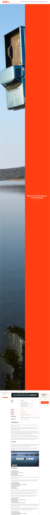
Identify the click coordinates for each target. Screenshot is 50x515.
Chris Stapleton (19, 432)
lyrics (38, 1)
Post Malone (22, 409)
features (44, 1)
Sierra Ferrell (15, 432)
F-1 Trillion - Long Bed (24, 411)
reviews (35, 1)
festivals (26, 1)
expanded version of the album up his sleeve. (25, 434)
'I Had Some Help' (24, 427)
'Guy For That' (19, 428)
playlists (31, 1)
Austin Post (22, 416)
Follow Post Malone (45, 402)
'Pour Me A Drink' (35, 427)
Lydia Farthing (37, 199)
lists (23, 1)
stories (41, 1)
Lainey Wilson (24, 432)
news (21, 1)
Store (29, 1)
